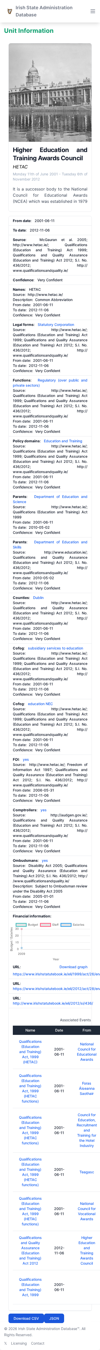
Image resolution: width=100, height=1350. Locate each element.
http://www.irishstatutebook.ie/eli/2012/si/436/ (53, 1003)
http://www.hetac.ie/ (45, 294)
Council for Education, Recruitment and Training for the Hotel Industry (87, 1130)
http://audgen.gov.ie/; (69, 815)
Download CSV (26, 1318)
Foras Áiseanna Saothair (87, 1088)
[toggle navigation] (93, 11)
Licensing (19, 1343)
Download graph (72, 967)
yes (26, 759)
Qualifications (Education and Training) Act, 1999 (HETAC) (30, 1051)
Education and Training (63, 441)
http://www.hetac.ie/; (31, 245)
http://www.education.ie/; (65, 552)
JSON (54, 1318)
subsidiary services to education (55, 648)
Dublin (38, 597)
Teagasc (86, 1172)
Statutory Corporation (56, 324)
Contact (37, 1343)
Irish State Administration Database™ (48, 1328)
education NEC (40, 704)
